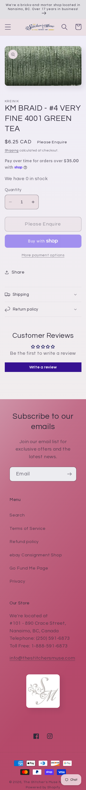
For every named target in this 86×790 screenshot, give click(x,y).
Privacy (17, 581)
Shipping (12, 150)
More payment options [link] (43, 255)
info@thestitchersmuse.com (42, 658)
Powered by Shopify (43, 787)
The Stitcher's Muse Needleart (50, 782)
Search (17, 515)
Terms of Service (27, 528)
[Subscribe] (69, 474)
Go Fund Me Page (29, 568)
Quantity (13, 190)
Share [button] (18, 272)
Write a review (43, 367)
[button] (8, 27)
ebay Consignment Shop (36, 555)
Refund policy (24, 541)
